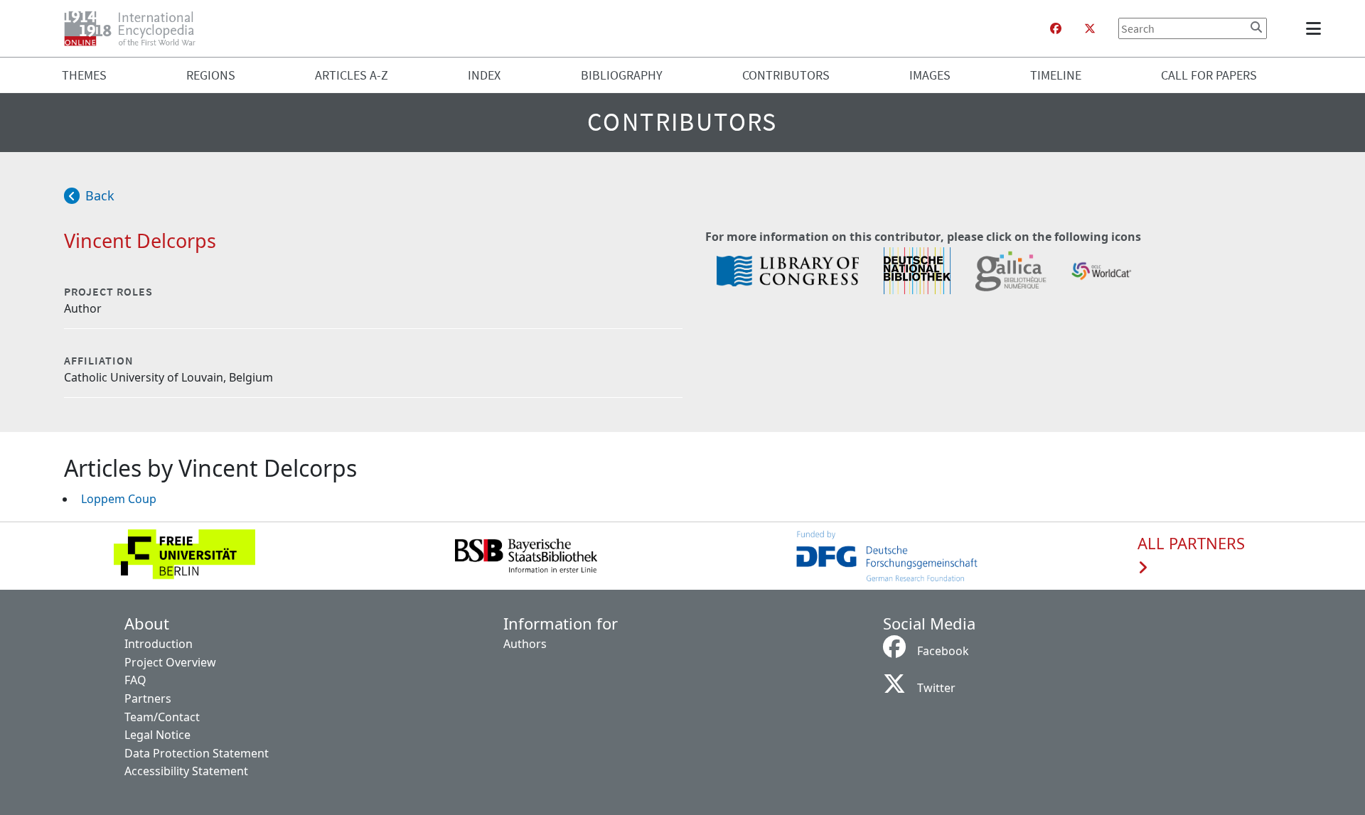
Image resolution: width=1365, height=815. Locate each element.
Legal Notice (157, 735)
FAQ (135, 680)
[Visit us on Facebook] (1055, 28)
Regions (210, 75)
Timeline (1055, 75)
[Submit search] (1256, 27)
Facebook (943, 651)
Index (484, 75)
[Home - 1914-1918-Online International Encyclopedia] (135, 28)
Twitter (936, 688)
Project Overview (170, 662)
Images (930, 75)
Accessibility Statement (186, 771)
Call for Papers (1209, 75)
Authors (525, 644)
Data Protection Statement (196, 753)
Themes (84, 75)
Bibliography (622, 75)
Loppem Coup (118, 499)
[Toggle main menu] (1316, 28)
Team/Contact (162, 717)
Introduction (158, 644)
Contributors (786, 75)
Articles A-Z (351, 75)
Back (99, 195)
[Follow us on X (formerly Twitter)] (1090, 28)
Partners (147, 698)
